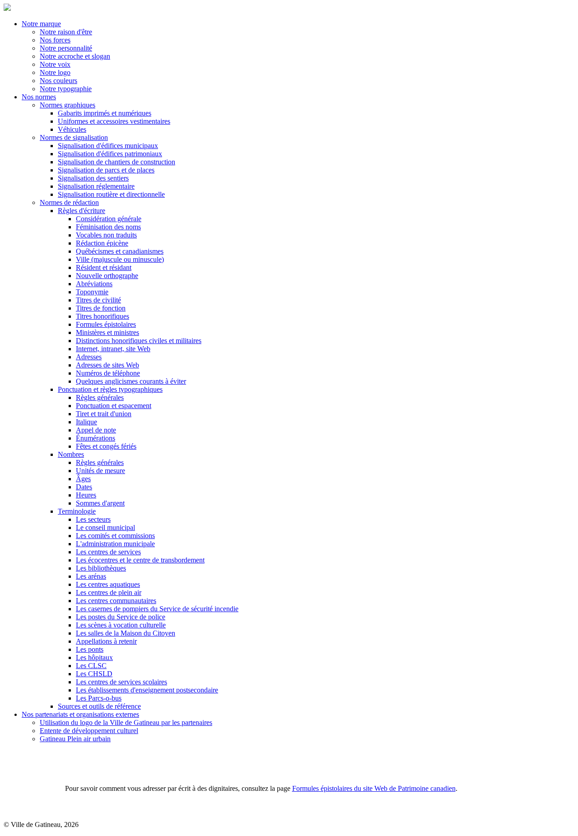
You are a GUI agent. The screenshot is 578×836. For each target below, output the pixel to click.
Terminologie (77, 511)
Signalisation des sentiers (93, 178)
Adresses (89, 357)
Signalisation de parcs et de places (106, 170)
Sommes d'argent (100, 503)
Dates (84, 487)
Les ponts (89, 649)
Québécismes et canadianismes (119, 251)
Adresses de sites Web (107, 365)
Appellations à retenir (106, 641)
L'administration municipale (115, 544)
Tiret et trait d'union (103, 414)
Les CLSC (91, 665)
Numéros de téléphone (108, 373)
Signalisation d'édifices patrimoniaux (110, 154)
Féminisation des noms (108, 227)
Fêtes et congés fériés (106, 446)
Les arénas (91, 576)
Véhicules (72, 129)
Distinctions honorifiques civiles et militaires (138, 340)
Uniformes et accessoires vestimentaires (114, 121)
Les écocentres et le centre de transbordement (140, 560)
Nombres (71, 454)
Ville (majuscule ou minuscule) (120, 259)
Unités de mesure (100, 470)
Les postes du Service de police (120, 617)
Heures (86, 495)
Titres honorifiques (102, 316)
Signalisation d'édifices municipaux (108, 145)
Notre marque (41, 24)
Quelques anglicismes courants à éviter (131, 381)
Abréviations (94, 284)
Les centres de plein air (108, 592)
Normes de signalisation (74, 137)
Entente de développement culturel (89, 730)
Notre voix (55, 64)
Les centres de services (108, 552)
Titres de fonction (101, 308)
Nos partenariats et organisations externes (80, 714)
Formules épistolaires (106, 324)
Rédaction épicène (102, 243)
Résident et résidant (103, 267)
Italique (86, 422)
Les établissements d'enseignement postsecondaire (147, 690)
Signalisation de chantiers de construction (116, 162)
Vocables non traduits (106, 235)
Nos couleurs (58, 80)
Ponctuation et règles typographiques (110, 389)
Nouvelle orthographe (107, 275)
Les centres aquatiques (108, 584)
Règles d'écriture (81, 210)
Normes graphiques (67, 105)
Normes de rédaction (69, 202)
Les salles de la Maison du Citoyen (125, 633)
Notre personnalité (66, 48)
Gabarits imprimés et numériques (104, 113)
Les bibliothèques (101, 568)
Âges (83, 479)
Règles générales (100, 397)
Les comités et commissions (115, 535)
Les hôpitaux (94, 657)
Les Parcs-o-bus (98, 698)
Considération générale (108, 219)
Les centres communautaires (116, 600)
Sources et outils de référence (99, 706)
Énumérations (95, 438)
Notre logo (55, 72)
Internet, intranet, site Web (113, 349)
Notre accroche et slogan (75, 56)
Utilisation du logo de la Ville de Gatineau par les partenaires (126, 722)
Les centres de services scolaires (121, 682)
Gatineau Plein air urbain (75, 739)
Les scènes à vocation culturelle (121, 625)
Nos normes (39, 97)
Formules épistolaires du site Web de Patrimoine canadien (374, 788)
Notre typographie (66, 89)
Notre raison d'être (66, 32)
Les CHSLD (94, 674)
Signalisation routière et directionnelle (111, 194)
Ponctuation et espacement (113, 405)
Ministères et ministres (107, 332)
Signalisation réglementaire (96, 186)
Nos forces (55, 40)
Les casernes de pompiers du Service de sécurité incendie (157, 609)
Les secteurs (93, 519)
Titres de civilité (98, 300)
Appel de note (96, 430)
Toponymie (92, 292)
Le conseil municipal (105, 527)
